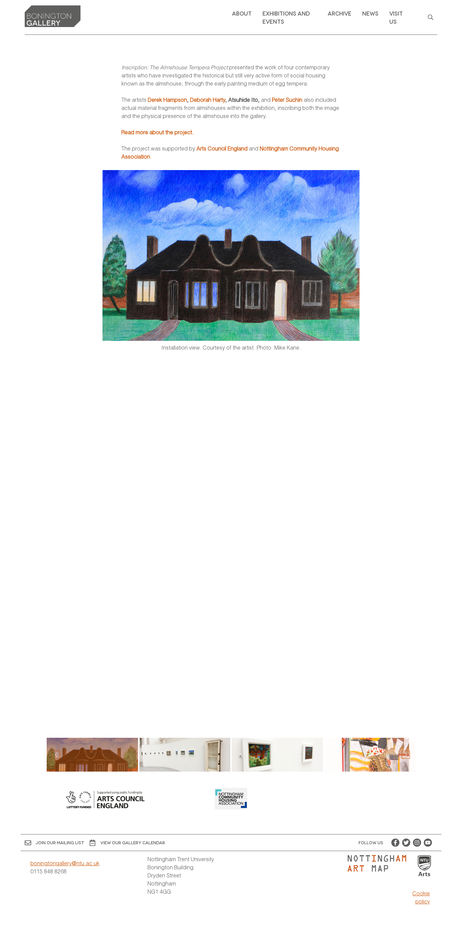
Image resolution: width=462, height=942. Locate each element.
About (242, 13)
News (370, 13)
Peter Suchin (287, 99)
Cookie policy (421, 897)
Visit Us (396, 17)
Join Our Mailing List (60, 842)
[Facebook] (395, 843)
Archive (339, 13)
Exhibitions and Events (286, 17)
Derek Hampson (167, 99)
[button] (406, 755)
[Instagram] (417, 843)
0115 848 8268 (48, 871)
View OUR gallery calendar (132, 842)
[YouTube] (428, 843)
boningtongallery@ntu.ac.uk (64, 863)
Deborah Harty (207, 99)
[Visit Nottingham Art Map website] (380, 863)
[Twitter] (406, 843)
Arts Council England (222, 148)
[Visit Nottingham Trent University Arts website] (424, 866)
